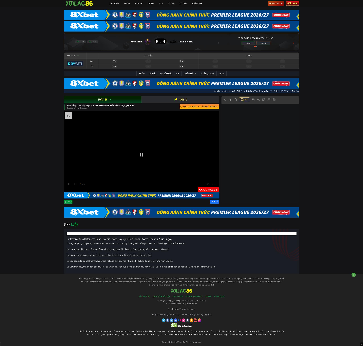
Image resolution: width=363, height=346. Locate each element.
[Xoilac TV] (79, 3)
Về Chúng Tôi (144, 296)
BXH (161, 3)
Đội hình (142, 73)
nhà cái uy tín (276, 3)
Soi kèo (221, 73)
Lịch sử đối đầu (166, 73)
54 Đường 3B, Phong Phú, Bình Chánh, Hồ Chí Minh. (185, 301)
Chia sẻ (183, 99)
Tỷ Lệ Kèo (183, 3)
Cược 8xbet (292, 3)
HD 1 (70, 202)
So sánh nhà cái (190, 73)
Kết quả (171, 3)
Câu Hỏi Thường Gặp (193, 296)
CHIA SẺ (214, 202)
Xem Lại (127, 3)
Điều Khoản (178, 296)
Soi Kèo (151, 3)
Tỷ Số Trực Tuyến (207, 73)
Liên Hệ (208, 296)
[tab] (103, 99)
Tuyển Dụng (197, 3)
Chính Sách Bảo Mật (161, 296)
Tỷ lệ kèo (152, 73)
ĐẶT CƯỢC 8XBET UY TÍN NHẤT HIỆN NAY (200, 107)
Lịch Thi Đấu (114, 3)
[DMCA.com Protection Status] (181, 325)
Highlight (139, 3)
